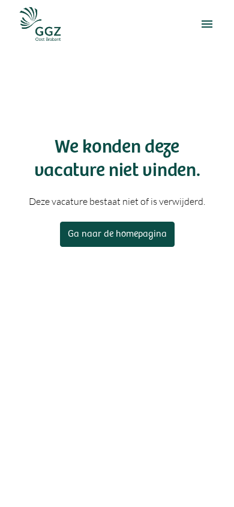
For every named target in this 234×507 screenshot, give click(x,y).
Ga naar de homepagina (117, 234)
